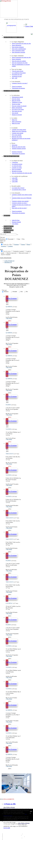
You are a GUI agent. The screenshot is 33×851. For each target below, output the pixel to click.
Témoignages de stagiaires (18, 88)
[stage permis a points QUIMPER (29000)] (6, 300)
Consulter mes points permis (19, 129)
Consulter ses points (17, 167)
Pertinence (3, 239)
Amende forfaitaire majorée (19, 148)
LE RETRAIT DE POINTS (11, 156)
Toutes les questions (17, 86)
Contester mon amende (17, 133)
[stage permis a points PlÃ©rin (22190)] (6, 399)
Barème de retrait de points (18, 146)
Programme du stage (17, 74)
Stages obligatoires (16, 45)
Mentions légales (17, 837)
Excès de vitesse (16, 99)
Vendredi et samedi (18, 251)
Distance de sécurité (17, 114)
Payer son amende (16, 169)
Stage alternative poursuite (18, 52)
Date (18, 239)
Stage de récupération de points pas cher (22, 173)
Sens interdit (15, 113)
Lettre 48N (14, 178)
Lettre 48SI (15, 181)
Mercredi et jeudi (23, 253)
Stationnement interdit (17, 97)
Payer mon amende (16, 135)
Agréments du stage (17, 76)
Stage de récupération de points (19, 62)
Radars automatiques (17, 107)
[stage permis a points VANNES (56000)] (6, 423)
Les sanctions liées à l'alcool (19, 189)
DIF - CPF (14, 78)
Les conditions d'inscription (19, 72)
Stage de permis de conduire (19, 61)
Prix (23, 239)
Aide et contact (8, 228)
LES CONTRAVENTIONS (11, 91)
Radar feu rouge (16, 123)
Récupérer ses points (17, 171)
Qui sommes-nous (9, 226)
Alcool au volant (16, 104)
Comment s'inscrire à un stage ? (20, 83)
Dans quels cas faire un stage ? (19, 208)
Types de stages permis (17, 71)
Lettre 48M (15, 179)
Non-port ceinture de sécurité (19, 106)
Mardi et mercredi (11, 253)
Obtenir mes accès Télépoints (19, 131)
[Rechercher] (17, 234)
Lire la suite (7, 828)
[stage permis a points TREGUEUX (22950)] (6, 448)
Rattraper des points (17, 136)
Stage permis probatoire (18, 47)
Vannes (23, 244)
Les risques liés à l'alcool (18, 188)
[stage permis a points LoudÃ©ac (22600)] (6, 600)
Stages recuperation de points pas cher (21, 43)
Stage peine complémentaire (19, 48)
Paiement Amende (16, 222)
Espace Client (29, 26)
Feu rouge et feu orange (18, 109)
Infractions (14, 145)
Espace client (7, 232)
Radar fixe (14, 119)
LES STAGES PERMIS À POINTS (14, 37)
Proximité (10, 239)
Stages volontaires (16, 59)
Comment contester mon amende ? (20, 201)
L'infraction (15, 162)
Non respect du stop (17, 111)
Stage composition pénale (18, 50)
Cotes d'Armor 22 (9, 260)
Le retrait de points (16, 166)
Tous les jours (7, 251)
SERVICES (7, 215)
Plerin (28, 244)
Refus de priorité (16, 100)
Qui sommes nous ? (18, 834)
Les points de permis (17, 164)
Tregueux (3, 246)
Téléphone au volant (17, 102)
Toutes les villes (7, 244)
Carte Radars (15, 223)
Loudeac (10, 246)
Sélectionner (11, 298)
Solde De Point (15, 220)
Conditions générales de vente (17, 836)
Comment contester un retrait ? (19, 203)
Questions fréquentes (17, 151)
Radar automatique (16, 121)
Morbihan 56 (8, 262)
